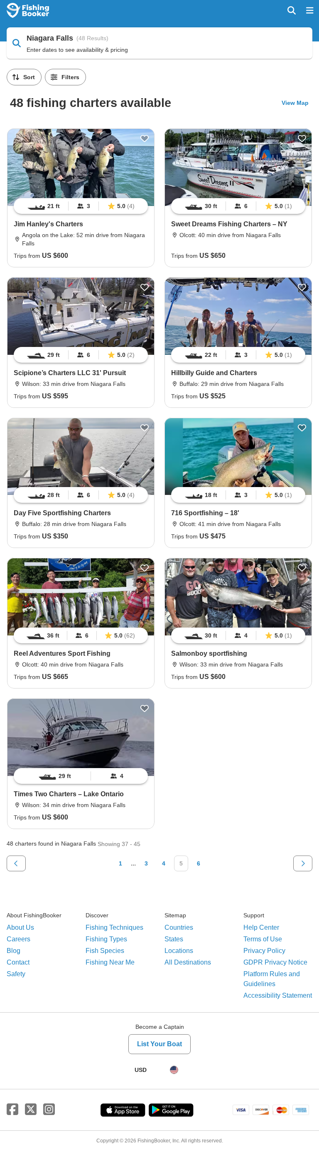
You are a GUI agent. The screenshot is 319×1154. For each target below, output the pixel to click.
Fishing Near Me (110, 962)
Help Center (261, 927)
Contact (18, 962)
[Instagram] (49, 1109)
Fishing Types (106, 939)
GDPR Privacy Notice (275, 962)
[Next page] (302, 863)
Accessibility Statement (277, 995)
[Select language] (174, 1070)
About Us (20, 927)
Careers (18, 939)
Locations (178, 950)
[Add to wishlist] (144, 138)
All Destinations (187, 962)
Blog (13, 950)
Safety (16, 973)
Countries (178, 927)
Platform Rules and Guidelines (271, 978)
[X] (31, 1109)
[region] (81, 206)
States (173, 939)
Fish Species (105, 950)
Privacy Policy (264, 950)
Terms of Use (262, 939)
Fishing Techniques (114, 927)
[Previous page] (16, 863)
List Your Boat (159, 1043)
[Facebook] (12, 1109)
